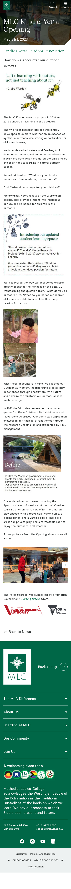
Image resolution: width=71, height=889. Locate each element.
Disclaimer (21, 853)
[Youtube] (42, 842)
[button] (65, 565)
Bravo (40, 866)
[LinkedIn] (52, 842)
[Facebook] (22, 842)
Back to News (20, 631)
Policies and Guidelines (42, 853)
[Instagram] (31, 842)
